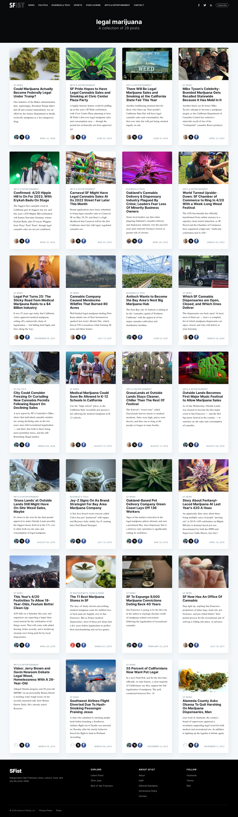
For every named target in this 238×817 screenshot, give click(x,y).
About (142, 775)
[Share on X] (22, 137)
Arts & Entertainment (117, 5)
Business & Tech (61, 5)
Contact (139, 5)
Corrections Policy (148, 791)
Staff (141, 780)
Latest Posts (97, 775)
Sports (78, 5)
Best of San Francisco (102, 785)
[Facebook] (199, 5)
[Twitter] (205, 5)
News (31, 5)
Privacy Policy (45, 810)
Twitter (190, 780)
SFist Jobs (96, 780)
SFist (16, 771)
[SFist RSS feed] (212, 5)
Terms (58, 810)
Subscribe (222, 5)
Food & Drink (93, 5)
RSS (189, 785)
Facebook (192, 775)
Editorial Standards (148, 785)
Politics (43, 5)
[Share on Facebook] (27, 137)
